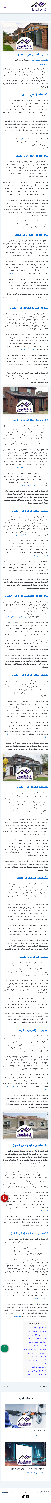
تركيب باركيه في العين (26, 350)
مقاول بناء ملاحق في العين (37, 1342)
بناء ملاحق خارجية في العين (37, 1371)
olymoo (5, 1492)
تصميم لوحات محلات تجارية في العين (28, 1469)
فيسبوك (17, 1316)
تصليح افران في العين (40, 556)
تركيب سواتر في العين (38, 1367)
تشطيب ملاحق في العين (37, 1360)
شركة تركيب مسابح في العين (17, 617)
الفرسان (24, 139)
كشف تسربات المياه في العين (27, 535)
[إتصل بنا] (4, 1198)
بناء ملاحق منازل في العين (37, 1335)
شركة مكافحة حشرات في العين (31, 485)
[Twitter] (23, 1496)
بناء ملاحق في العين (39, 1328)
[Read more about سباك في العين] (25, 1416)
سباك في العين (38, 1431)
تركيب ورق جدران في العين (17, 273)
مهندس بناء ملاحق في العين (36, 1374)
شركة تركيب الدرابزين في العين (23, 468)
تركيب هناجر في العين (39, 1364)
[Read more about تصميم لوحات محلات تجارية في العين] (25, 1454)
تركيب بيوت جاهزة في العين (37, 1346)
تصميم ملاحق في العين (38, 1356)
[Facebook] (27, 1496)
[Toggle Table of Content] (43, 1324)
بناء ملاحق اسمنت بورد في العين (35, 1349)
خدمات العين (41, 1435)
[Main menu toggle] (5, 6)
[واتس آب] (5, 1348)
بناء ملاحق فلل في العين (37, 1331)
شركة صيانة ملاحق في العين (36, 1339)
